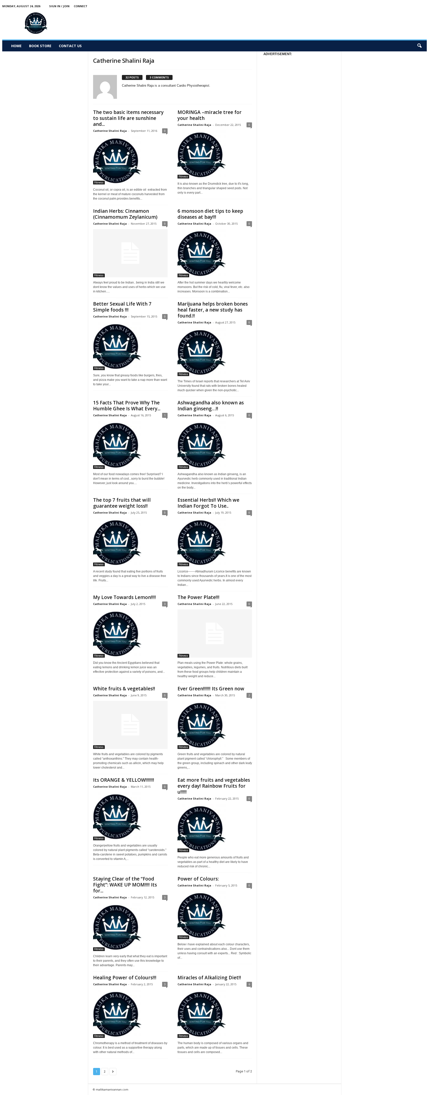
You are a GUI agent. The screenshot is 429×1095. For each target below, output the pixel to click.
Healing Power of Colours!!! (124, 977)
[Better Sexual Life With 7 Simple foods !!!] (130, 346)
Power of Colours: (198, 879)
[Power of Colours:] (215, 915)
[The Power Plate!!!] (215, 633)
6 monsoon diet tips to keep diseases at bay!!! (210, 214)
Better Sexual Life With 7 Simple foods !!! (122, 307)
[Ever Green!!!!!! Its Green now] (215, 725)
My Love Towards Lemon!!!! (124, 597)
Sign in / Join (59, 6)
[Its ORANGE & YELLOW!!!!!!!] (130, 816)
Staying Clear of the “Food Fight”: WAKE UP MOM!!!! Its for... (125, 885)
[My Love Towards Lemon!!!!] (130, 633)
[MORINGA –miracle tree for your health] (215, 154)
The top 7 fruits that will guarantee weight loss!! (122, 503)
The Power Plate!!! (198, 597)
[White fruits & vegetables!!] (130, 725)
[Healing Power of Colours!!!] (130, 1014)
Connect (80, 6)
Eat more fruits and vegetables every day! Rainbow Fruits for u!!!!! (214, 786)
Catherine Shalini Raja (110, 131)
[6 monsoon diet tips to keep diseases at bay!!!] (215, 253)
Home (16, 45)
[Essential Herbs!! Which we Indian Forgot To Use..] (215, 542)
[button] (419, 45)
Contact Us (70, 45)
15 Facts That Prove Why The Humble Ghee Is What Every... (126, 405)
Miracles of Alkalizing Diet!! (209, 977)
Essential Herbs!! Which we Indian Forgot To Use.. (208, 503)
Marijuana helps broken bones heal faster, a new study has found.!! (213, 310)
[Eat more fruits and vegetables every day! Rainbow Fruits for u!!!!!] (215, 828)
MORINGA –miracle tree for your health (210, 115)
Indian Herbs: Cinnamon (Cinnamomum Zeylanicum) (125, 214)
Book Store (40, 45)
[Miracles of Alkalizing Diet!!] (215, 1014)
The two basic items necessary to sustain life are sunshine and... (128, 118)
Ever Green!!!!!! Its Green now (211, 688)
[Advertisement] (336, 23)
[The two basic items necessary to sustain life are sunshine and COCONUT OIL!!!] (130, 160)
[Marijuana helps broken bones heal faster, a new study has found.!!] (215, 352)
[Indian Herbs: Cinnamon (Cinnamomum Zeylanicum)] (130, 253)
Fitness (99, 182)
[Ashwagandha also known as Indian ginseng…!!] (215, 445)
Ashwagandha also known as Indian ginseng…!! (211, 405)
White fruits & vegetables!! (124, 688)
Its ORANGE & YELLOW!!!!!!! (123, 780)
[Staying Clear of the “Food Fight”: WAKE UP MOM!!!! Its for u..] (130, 927)
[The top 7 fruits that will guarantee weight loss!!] (130, 542)
